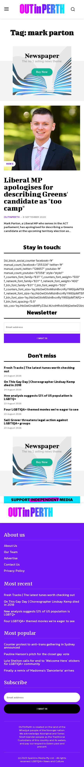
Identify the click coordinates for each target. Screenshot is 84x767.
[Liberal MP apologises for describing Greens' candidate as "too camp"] (42, 138)
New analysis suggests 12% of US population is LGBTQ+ (38, 397)
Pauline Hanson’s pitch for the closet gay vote (36, 654)
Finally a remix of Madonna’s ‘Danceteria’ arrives (39, 670)
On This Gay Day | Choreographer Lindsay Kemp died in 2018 (39, 383)
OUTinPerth (12, 217)
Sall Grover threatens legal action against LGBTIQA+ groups (36, 422)
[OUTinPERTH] (42, 9)
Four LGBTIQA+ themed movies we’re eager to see (41, 409)
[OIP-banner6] (42, 499)
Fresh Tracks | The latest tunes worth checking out (39, 369)
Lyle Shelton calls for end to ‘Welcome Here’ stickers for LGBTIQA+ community (42, 662)
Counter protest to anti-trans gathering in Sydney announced (39, 646)
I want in (42, 338)
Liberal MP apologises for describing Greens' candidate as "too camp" (36, 194)
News (9, 164)
